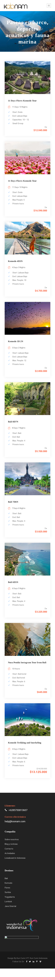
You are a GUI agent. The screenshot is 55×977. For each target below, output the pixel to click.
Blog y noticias (11, 844)
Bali (6, 878)
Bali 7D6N (13, 502)
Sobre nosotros (12, 839)
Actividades (10, 853)
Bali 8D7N (13, 421)
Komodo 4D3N (15, 261)
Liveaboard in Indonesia (15, 858)
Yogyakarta (10, 897)
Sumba (8, 892)
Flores (7, 887)
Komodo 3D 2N (15, 341)
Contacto (9, 849)
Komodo (8, 883)
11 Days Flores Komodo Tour (22, 100)
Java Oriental (10, 906)
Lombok (8, 901)
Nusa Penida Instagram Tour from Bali (27, 662)
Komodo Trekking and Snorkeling (24, 742)
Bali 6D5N (13, 582)
